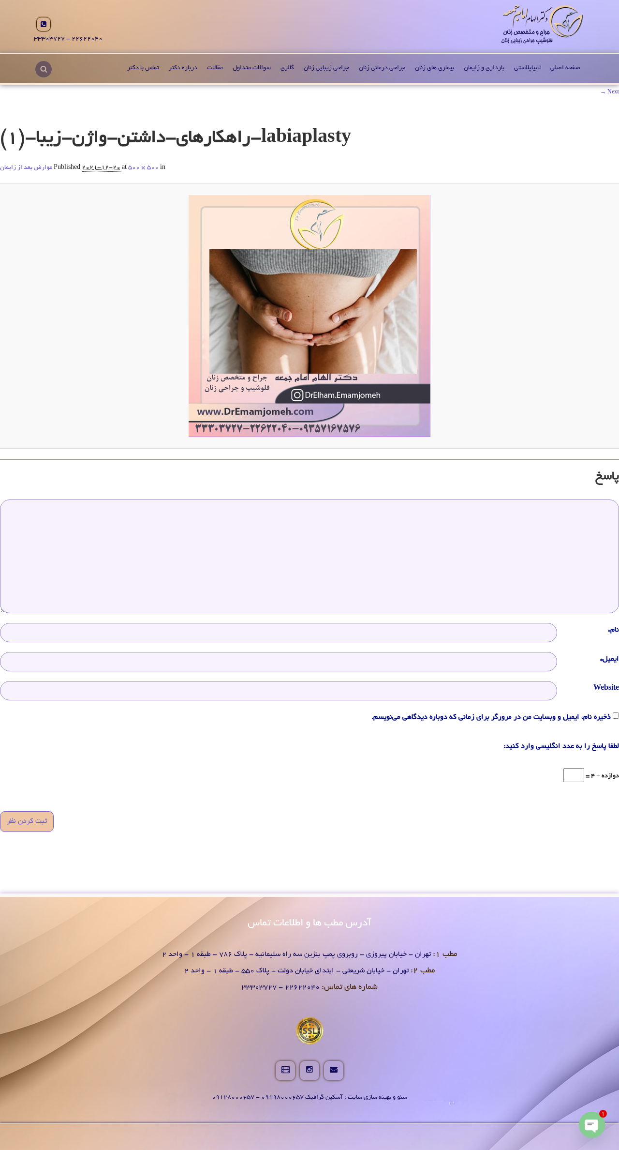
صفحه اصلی (565, 68)
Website (606, 688)
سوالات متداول (252, 68)
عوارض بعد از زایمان (26, 168)
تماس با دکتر (143, 68)
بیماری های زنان (434, 68)
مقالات (215, 68)
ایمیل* (609, 659)
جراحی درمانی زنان (382, 68)
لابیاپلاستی (527, 68)
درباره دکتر (183, 68)
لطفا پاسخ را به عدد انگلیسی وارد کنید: (561, 746)
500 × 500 (143, 168)
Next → (609, 92)
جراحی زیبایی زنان (326, 68)
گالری (287, 68)
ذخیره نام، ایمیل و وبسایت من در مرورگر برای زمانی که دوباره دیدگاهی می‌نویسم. (491, 717)
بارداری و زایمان (484, 68)
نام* (613, 630)
